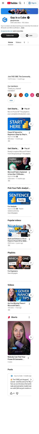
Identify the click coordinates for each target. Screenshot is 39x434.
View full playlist (13, 213)
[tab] (10, 42)
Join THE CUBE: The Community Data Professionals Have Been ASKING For (19, 76)
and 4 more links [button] (18, 31)
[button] (28, 42)
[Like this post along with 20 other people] (11, 393)
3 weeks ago (27, 376)
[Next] (31, 124)
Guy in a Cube (12, 137)
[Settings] (24, 3)
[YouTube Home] (12, 3)
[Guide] (3, 3)
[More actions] (29, 133)
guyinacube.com (7, 31)
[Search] (20, 3)
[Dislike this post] (17, 393)
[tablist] (19, 42)
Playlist (21, 208)
